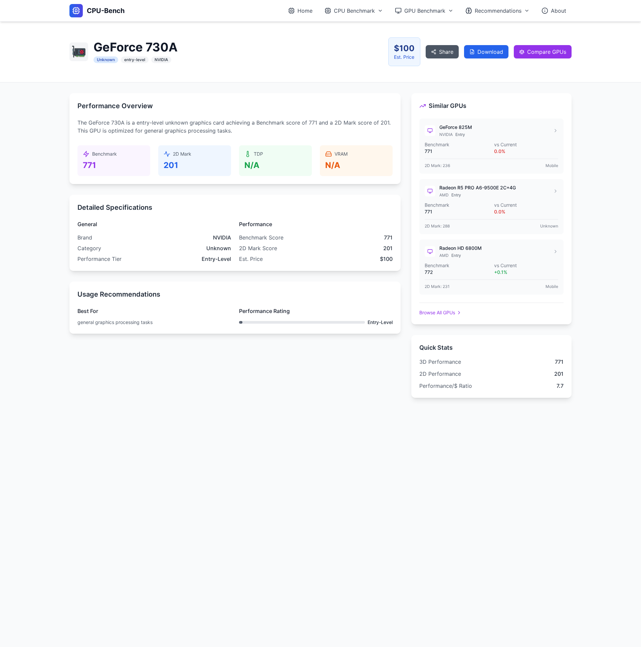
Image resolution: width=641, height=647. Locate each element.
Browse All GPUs (437, 312)
